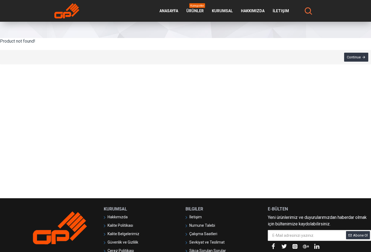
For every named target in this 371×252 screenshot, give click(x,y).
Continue (354, 57)
